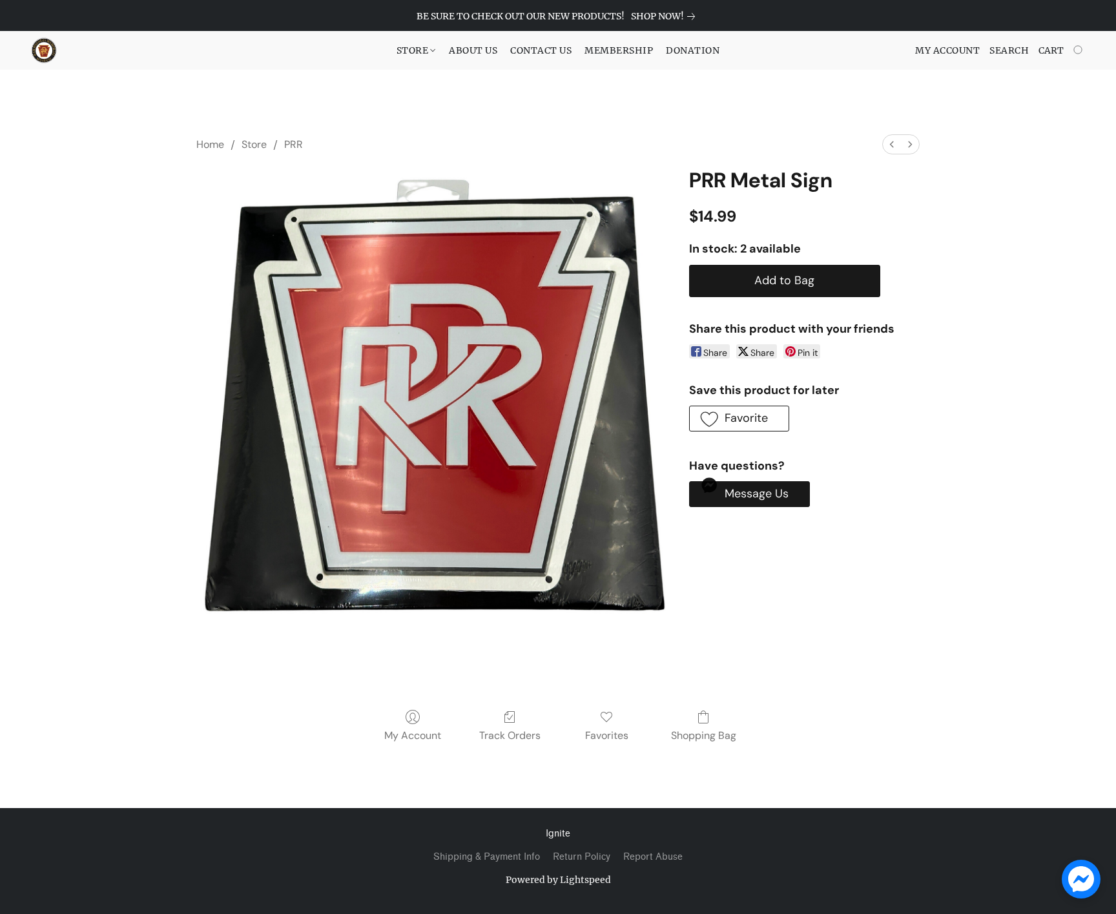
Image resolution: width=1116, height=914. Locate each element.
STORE (414, 50)
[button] (44, 50)
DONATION (692, 50)
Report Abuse (653, 856)
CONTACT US (541, 50)
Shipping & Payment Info (486, 856)
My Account (412, 735)
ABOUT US (473, 50)
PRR (293, 144)
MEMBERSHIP (618, 50)
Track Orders (510, 735)
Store (254, 144)
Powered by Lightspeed (558, 880)
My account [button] (947, 50)
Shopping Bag (703, 735)
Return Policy (581, 856)
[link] (665, 16)
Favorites (606, 735)
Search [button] (1009, 50)
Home (210, 144)
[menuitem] (892, 144)
